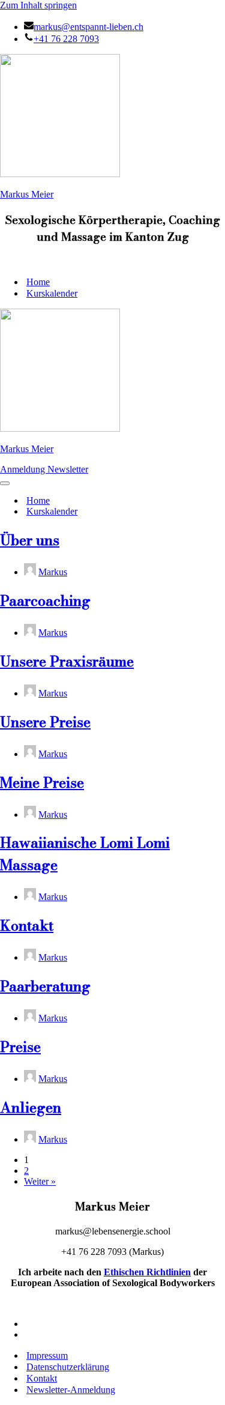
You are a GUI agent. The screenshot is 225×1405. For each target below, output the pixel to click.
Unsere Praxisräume (67, 661)
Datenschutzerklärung (67, 1367)
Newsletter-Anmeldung (70, 1390)
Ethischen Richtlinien (147, 1272)
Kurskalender (51, 293)
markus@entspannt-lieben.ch (88, 27)
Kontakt (26, 925)
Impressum (47, 1355)
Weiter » (40, 1181)
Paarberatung (45, 986)
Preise (20, 1047)
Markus (52, 572)
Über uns (29, 540)
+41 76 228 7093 (66, 39)
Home (38, 282)
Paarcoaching (45, 601)
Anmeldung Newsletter (44, 469)
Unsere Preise (45, 722)
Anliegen (30, 1107)
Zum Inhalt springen (38, 5)
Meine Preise (42, 783)
